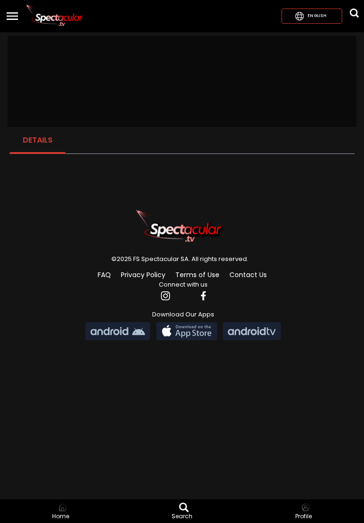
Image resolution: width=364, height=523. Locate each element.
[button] (55, 16)
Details (38, 140)
